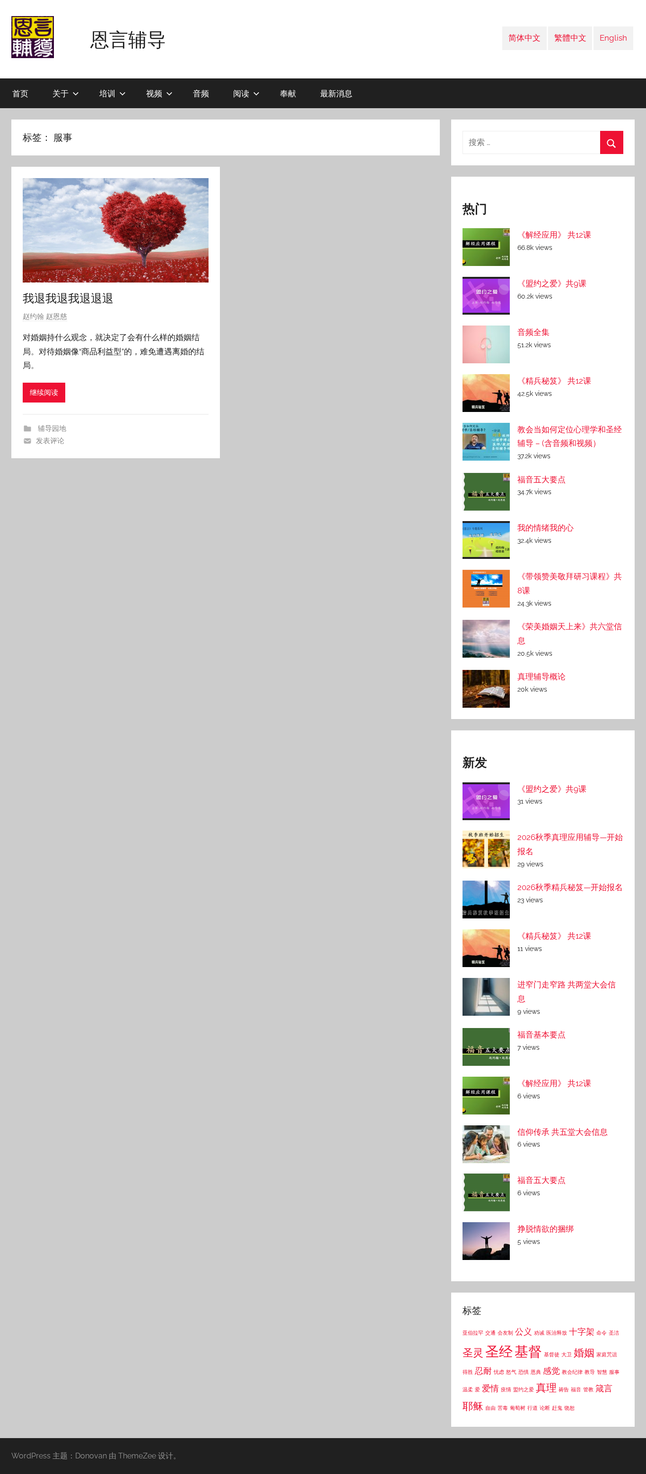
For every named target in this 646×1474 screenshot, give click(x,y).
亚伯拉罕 (473, 1333)
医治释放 (556, 1333)
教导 (590, 1372)
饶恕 (569, 1408)
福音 (576, 1389)
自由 (490, 1408)
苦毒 (503, 1408)
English (613, 38)
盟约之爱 (523, 1389)
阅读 (241, 93)
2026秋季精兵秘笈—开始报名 (570, 887)
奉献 (288, 93)
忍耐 (483, 1371)
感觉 (551, 1371)
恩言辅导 (128, 39)
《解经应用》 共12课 (554, 235)
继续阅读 (44, 392)
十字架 (581, 1332)
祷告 (564, 1389)
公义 (523, 1332)
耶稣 (473, 1406)
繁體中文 (570, 38)
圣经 (499, 1351)
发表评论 (50, 441)
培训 (107, 93)
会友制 (505, 1333)
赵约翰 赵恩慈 (45, 316)
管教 (588, 1389)
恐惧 (523, 1372)
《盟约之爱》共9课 (551, 283)
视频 (154, 93)
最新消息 (336, 93)
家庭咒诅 (606, 1354)
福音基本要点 (541, 1034)
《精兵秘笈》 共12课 (554, 381)
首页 (20, 93)
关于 (60, 93)
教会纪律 (572, 1372)
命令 (601, 1333)
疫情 (506, 1389)
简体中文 (524, 38)
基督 (528, 1351)
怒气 (511, 1372)
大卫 (566, 1354)
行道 (532, 1408)
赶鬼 (557, 1408)
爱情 (490, 1388)
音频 (201, 93)
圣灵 (473, 1352)
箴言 (603, 1388)
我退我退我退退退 (68, 298)
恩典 (536, 1372)
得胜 (468, 1372)
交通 (490, 1333)
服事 (614, 1372)
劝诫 (539, 1333)
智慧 (602, 1372)
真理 (546, 1387)
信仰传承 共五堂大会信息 (562, 1132)
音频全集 (533, 332)
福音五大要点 (541, 479)
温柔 (468, 1389)
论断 (545, 1408)
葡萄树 (517, 1408)
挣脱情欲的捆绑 (545, 1229)
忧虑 (499, 1372)
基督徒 (551, 1354)
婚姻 (584, 1352)
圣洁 (614, 1333)
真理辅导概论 (541, 676)
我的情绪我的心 (545, 527)
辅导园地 (51, 428)
